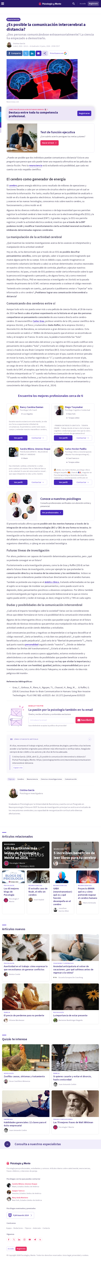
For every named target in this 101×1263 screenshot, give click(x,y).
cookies (85, 1255)
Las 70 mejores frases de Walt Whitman (73, 1122)
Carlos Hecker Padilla (75, 449)
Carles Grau (38, 321)
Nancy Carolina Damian (31, 407)
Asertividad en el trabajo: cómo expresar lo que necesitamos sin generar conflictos (26, 968)
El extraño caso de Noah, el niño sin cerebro (38, 892)
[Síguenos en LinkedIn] (19, 1239)
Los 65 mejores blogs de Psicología (11, 892)
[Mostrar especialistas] (7, 1144)
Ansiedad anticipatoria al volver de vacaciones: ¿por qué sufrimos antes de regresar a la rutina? (73, 969)
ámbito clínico (52, 582)
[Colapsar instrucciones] (89, 739)
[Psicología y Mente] (50, 3)
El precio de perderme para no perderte (24, 1015)
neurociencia (35, 165)
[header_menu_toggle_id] (2, 3)
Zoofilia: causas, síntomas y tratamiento (24, 1076)
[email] (38, 53)
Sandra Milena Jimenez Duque (35, 449)
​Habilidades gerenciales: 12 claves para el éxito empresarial (25, 1124)
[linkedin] (32, 53)
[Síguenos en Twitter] (14, 1239)
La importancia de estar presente (70, 1015)
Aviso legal (67, 1255)
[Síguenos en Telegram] (35, 1239)
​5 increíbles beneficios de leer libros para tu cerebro (75, 855)
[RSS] (40, 1239)
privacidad (76, 1255)
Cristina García (19, 43)
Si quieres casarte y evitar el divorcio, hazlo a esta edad (72, 1078)
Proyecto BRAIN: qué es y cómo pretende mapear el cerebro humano (87, 893)
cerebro (13, 185)
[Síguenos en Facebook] (9, 1239)
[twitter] (26, 53)
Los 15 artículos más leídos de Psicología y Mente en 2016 (21, 853)
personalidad (31, 644)
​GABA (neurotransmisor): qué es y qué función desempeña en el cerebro (62, 896)
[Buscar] (73, 3)
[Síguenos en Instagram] (24, 1239)
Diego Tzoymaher (74, 407)
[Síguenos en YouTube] (30, 1239)
